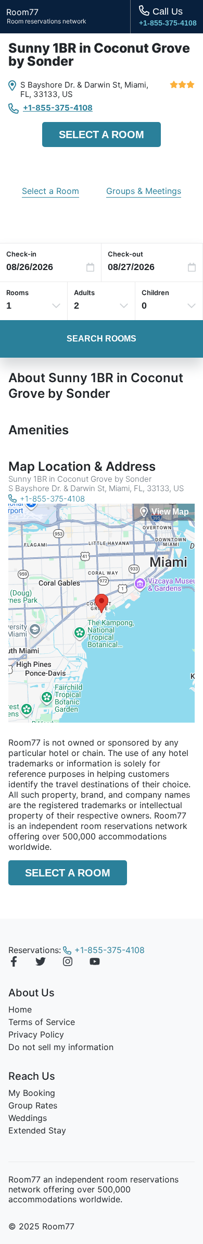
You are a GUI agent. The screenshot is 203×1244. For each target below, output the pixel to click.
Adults (84, 292)
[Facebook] (13, 963)
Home (20, 1009)
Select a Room (101, 134)
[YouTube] (95, 963)
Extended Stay (37, 1130)
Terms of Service (41, 1022)
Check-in (21, 254)
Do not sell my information (60, 1047)
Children (155, 292)
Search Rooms (101, 338)
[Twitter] (40, 963)
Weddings (27, 1118)
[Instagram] (67, 963)
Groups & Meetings (143, 191)
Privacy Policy (36, 1034)
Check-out (125, 254)
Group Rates (32, 1105)
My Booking (31, 1093)
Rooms (17, 292)
